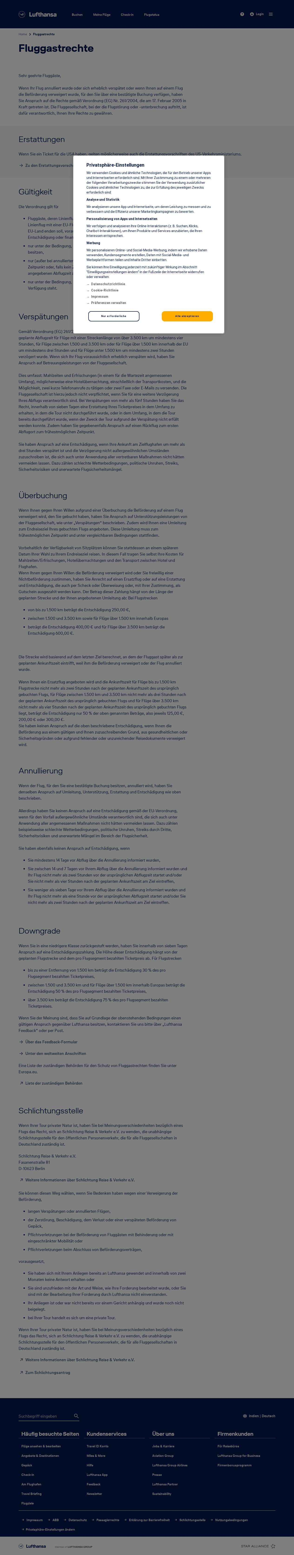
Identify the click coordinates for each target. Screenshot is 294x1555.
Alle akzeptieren (187, 316)
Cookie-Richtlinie (104, 290)
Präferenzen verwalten (108, 303)
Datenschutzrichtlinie (108, 284)
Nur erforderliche (113, 316)
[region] (148, 244)
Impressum (99, 296)
